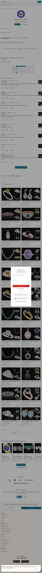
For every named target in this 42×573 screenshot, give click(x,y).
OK (37, 569)
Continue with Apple (22, 298)
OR (21, 291)
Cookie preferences (10, 567)
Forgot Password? (21, 288)
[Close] (30, 268)
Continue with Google (21, 294)
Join (26, 301)
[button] (28, 282)
